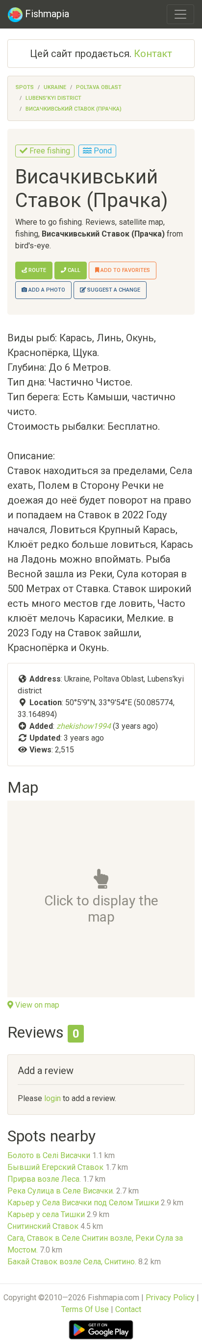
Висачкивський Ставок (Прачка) (73, 109)
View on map (36, 1005)
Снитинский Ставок (42, 1226)
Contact (128, 1309)
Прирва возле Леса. (44, 1179)
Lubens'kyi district (53, 98)
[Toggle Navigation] (180, 14)
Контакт (153, 54)
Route (36, 270)
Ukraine (55, 87)
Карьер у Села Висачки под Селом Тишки (83, 1202)
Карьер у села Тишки (46, 1214)
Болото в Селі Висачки (48, 1155)
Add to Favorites (124, 270)
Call (73, 270)
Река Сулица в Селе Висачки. (60, 1190)
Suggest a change (113, 290)
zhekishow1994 (83, 726)
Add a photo (46, 290)
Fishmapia (46, 14)
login (52, 1098)
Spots (25, 87)
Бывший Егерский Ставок (55, 1167)
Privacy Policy (170, 1297)
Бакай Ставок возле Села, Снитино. (71, 1261)
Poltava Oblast (99, 87)
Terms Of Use (85, 1309)
